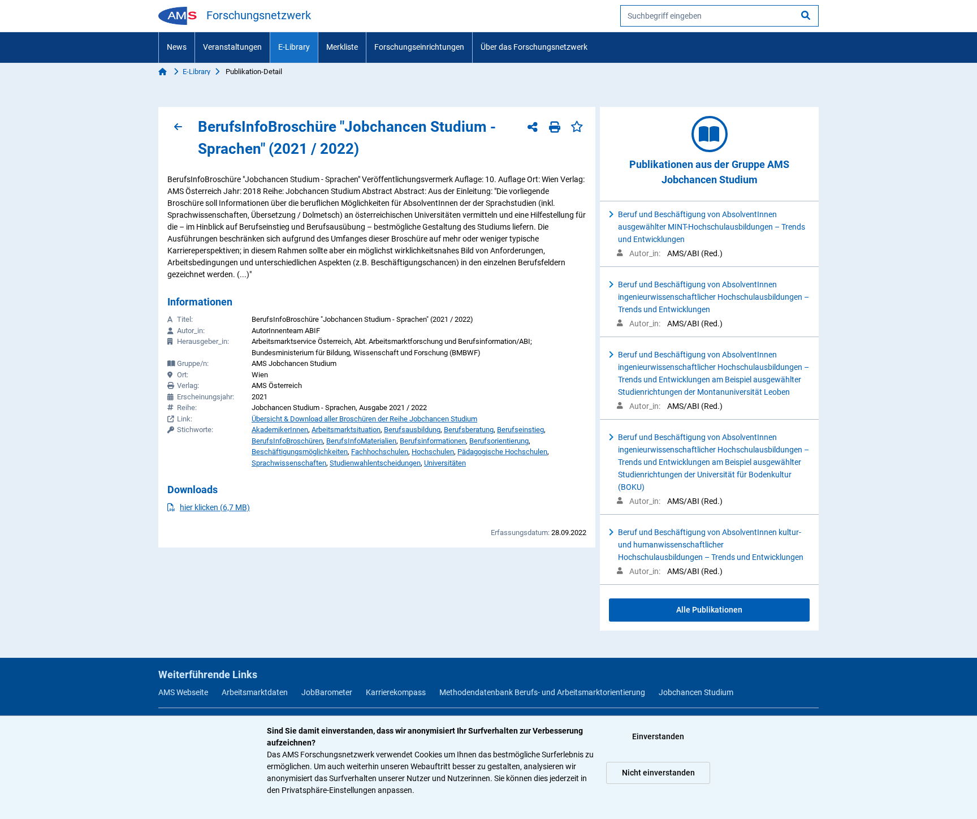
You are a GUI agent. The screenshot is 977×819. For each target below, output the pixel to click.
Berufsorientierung (499, 441)
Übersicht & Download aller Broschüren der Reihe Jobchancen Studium (364, 419)
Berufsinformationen (433, 441)
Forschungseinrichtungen (419, 46)
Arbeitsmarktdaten (255, 692)
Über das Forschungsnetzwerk (534, 46)
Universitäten (445, 463)
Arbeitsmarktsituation (346, 429)
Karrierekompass (396, 692)
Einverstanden (658, 736)
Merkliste (342, 46)
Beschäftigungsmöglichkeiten (300, 451)
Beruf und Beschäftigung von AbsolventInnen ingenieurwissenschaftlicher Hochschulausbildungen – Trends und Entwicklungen (713, 297)
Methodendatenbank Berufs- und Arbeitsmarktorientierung (542, 692)
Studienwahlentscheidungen (375, 463)
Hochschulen (433, 451)
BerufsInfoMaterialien (361, 441)
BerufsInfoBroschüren (287, 441)
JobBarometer (326, 692)
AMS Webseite (183, 692)
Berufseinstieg (520, 429)
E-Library (294, 46)
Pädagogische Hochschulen (502, 451)
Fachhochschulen (379, 451)
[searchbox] (719, 16)
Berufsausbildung (412, 429)
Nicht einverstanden (658, 772)
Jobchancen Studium (696, 692)
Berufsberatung (469, 429)
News (177, 46)
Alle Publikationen (709, 609)
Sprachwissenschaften (289, 463)
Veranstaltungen (232, 46)
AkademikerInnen (280, 429)
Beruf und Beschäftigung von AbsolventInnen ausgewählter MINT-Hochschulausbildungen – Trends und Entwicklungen (711, 227)
